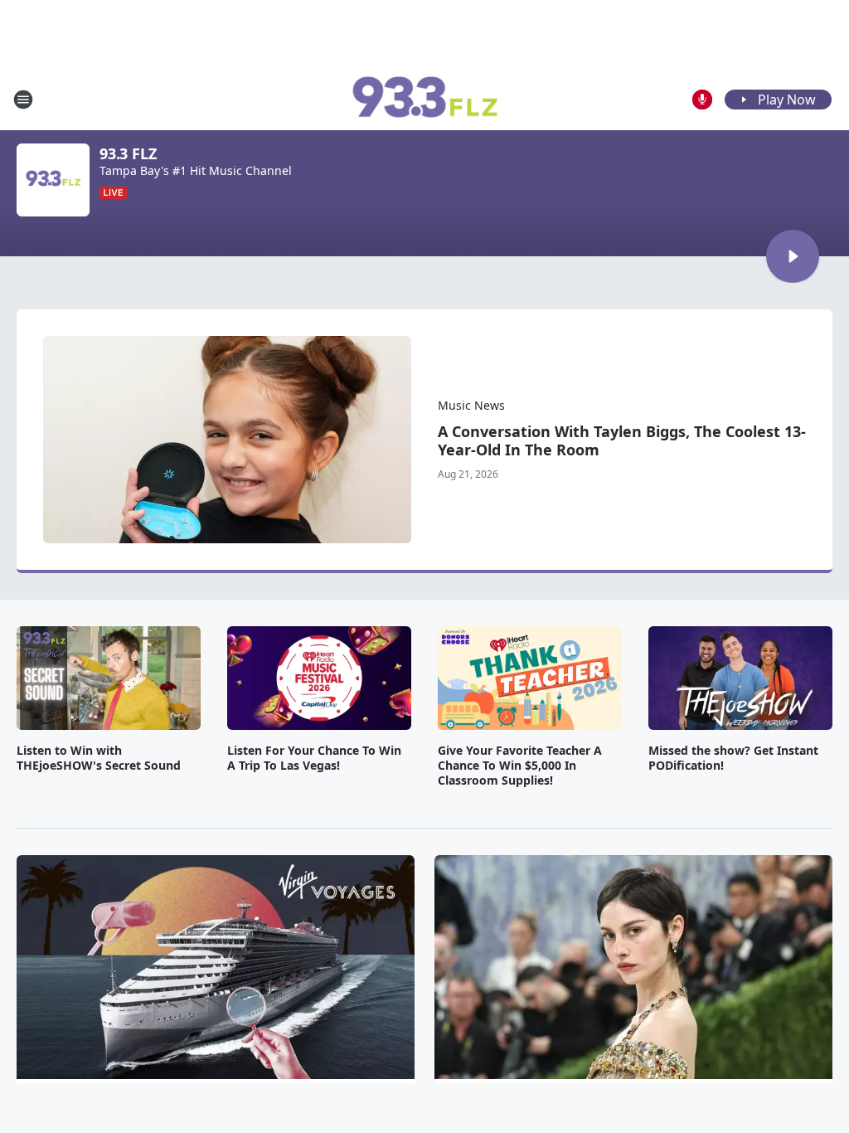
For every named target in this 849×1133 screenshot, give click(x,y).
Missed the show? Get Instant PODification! (733, 758)
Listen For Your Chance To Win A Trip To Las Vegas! (314, 758)
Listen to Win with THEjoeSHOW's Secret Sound (99, 758)
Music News (471, 405)
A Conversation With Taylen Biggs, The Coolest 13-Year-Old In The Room (622, 440)
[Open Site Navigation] (23, 99)
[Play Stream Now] (792, 256)
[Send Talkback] (702, 99)
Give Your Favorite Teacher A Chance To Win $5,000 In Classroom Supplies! (520, 765)
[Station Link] (424, 99)
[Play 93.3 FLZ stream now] (53, 180)
